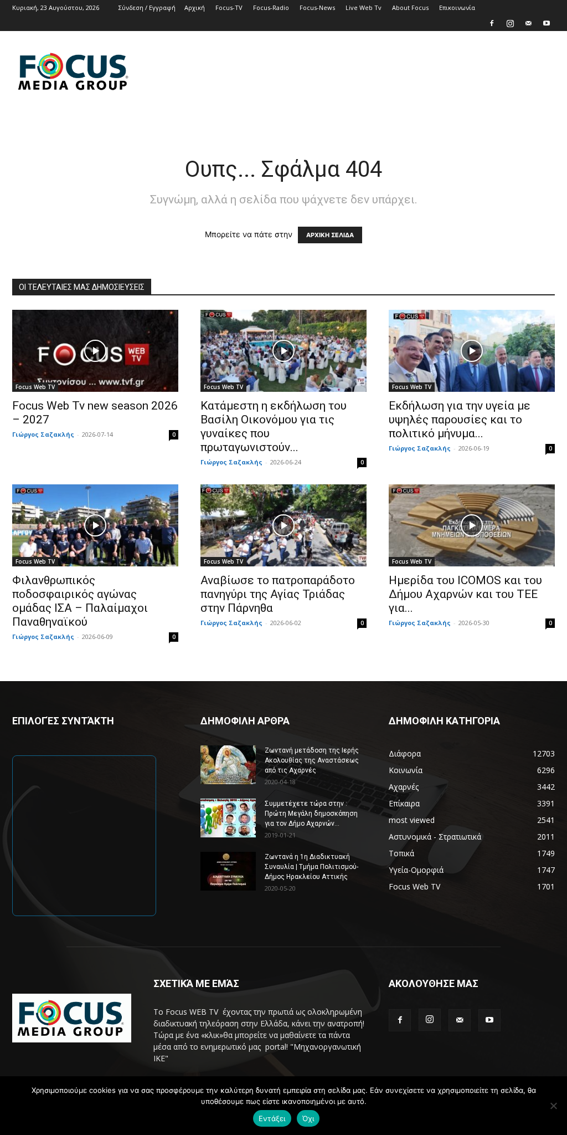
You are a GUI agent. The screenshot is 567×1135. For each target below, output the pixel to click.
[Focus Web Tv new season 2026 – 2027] (95, 351)
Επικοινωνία (457, 7)
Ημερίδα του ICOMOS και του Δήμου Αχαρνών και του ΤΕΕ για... (465, 594)
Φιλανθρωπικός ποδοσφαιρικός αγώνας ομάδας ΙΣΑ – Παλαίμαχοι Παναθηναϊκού (80, 601)
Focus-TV (229, 7)
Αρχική (194, 7)
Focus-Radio (271, 7)
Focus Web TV (35, 387)
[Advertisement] (353, 71)
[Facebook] (491, 23)
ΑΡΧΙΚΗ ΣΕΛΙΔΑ (330, 235)
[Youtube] (546, 23)
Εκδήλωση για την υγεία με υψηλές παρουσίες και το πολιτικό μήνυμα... (459, 419)
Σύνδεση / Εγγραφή (147, 7)
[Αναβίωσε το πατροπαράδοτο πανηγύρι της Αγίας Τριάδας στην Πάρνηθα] (283, 525)
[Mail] (528, 23)
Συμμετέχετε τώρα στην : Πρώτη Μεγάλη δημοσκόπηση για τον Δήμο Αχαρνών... (311, 813)
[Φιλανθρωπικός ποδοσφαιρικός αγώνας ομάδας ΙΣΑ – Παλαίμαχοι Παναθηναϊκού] (95, 525)
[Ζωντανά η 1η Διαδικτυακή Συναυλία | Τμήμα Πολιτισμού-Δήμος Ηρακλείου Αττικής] (228, 871)
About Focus (410, 7)
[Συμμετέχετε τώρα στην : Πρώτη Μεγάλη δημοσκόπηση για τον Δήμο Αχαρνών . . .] (228, 818)
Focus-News (317, 7)
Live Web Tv (364, 7)
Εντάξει (272, 1118)
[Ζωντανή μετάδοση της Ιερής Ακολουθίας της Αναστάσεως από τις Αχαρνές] (228, 764)
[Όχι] (553, 1105)
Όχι (308, 1118)
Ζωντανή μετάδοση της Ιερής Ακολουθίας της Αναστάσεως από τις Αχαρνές (312, 760)
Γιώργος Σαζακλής (43, 434)
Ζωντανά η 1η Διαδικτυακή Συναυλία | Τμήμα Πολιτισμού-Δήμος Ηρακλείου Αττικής (311, 867)
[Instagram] (510, 23)
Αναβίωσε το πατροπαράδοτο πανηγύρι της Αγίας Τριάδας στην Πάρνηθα (277, 594)
